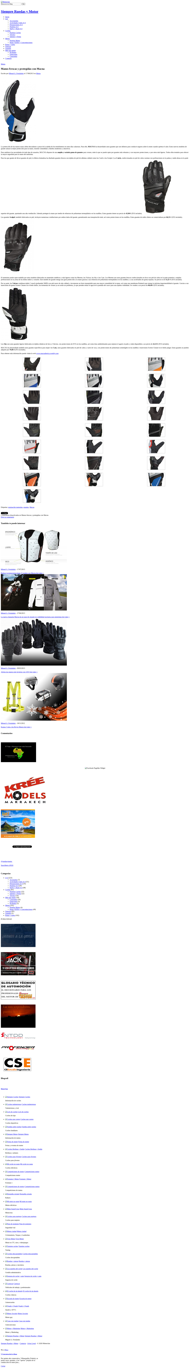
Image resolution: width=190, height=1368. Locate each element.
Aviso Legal (31, 1343)
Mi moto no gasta (26, 1201)
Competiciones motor (31, 1172)
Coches (7, 31)
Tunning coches (23, 1246)
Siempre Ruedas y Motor (19, 11)
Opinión (8, 48)
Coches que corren (26, 1119)
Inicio (7, 17)
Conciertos (13, 56)
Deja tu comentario (7, 517)
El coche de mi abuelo (30, 1291)
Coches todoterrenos (29, 1104)
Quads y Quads (23, 1306)
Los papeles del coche (30, 1269)
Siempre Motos (23, 1134)
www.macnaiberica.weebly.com (47, 353)
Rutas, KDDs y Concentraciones (21, 43)
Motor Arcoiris (23, 1313)
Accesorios (13, 880)
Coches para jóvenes (29, 1157)
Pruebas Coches (15, 33)
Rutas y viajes (10, 44)
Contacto (8, 58)
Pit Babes (13, 52)
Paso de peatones (25, 1224)
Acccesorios (14, 21)
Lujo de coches (23, 1112)
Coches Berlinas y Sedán (33, 1149)
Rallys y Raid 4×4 (16, 29)
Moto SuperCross (26, 1209)
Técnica (12, 35)
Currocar (17, 1284)
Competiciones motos (32, 1186)
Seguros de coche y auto (32, 1276)
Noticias (8, 46)
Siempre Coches (24, 1097)
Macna (32, 507)
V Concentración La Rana (9, 1354)
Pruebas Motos (15, 41)
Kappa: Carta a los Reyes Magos (16, 727)
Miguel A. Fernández (16, 73)
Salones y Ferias (15, 37)
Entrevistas (13, 54)
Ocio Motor (20, 1239)
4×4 (6, 878)
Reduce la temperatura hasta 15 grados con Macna (22, 573)
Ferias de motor (23, 1142)
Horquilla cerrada (26, 1194)
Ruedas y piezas (24, 1261)
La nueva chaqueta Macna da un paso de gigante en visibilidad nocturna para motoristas (35, 617)
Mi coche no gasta (26, 1164)
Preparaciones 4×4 (16, 25)
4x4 (6, 19)
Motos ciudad (21, 1231)
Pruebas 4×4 (14, 27)
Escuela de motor (25, 1299)
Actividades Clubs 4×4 (18, 23)
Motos (7, 39)
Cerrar (3, 1366)
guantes (26, 507)
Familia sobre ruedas (29, 1127)
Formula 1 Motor (25, 1179)
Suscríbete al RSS (7, 865)
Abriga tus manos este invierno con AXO (19, 672)
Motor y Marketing (27, 1328)
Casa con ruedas (24, 1321)
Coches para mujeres (29, 1216)
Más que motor (10, 50)
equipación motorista (15, 507)
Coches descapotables (30, 1254)
